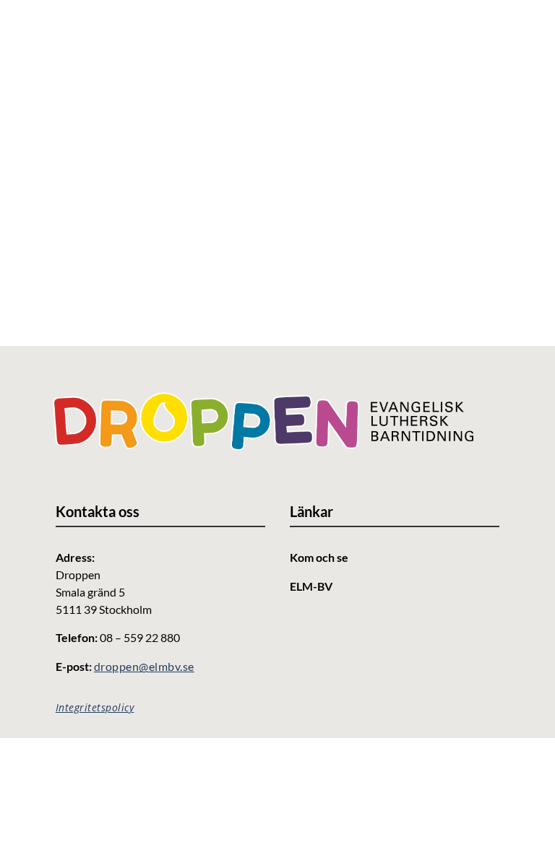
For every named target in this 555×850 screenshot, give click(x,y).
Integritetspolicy (95, 707)
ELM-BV (311, 586)
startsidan (224, 241)
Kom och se (319, 557)
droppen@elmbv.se (144, 666)
